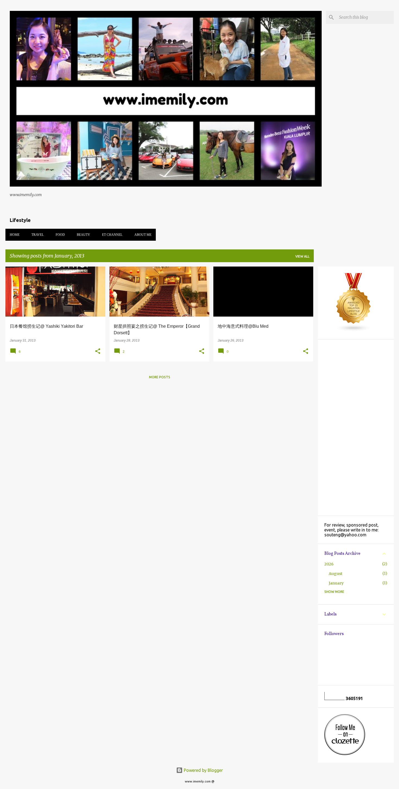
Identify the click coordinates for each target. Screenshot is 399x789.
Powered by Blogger (203, 770)
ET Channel (112, 235)
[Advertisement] (355, 427)
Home (15, 235)
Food (60, 235)
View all (302, 256)
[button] (97, 351)
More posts (159, 377)
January (336, 583)
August (335, 573)
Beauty (83, 235)
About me (142, 235)
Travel (37, 235)
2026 (329, 564)
